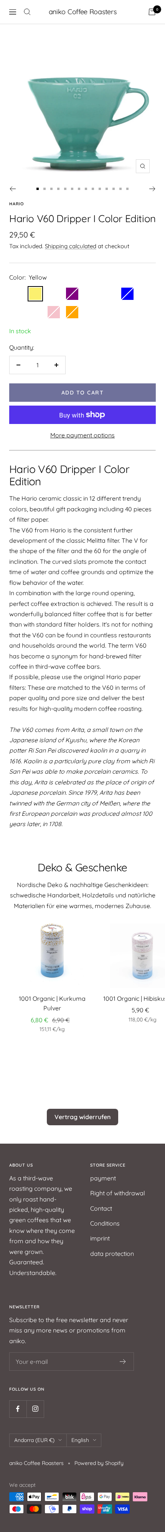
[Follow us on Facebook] (17, 1408)
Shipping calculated (70, 246)
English (80, 1440)
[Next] (152, 189)
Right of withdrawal (117, 1193)
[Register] (123, 1361)
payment (103, 1178)
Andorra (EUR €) (34, 1440)
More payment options (82, 435)
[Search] (27, 11)
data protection (112, 1253)
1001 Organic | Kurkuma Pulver (52, 1003)
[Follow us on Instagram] (35, 1408)
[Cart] (152, 11)
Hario (16, 203)
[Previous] (12, 189)
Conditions (105, 1223)
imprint (100, 1238)
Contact (101, 1208)
